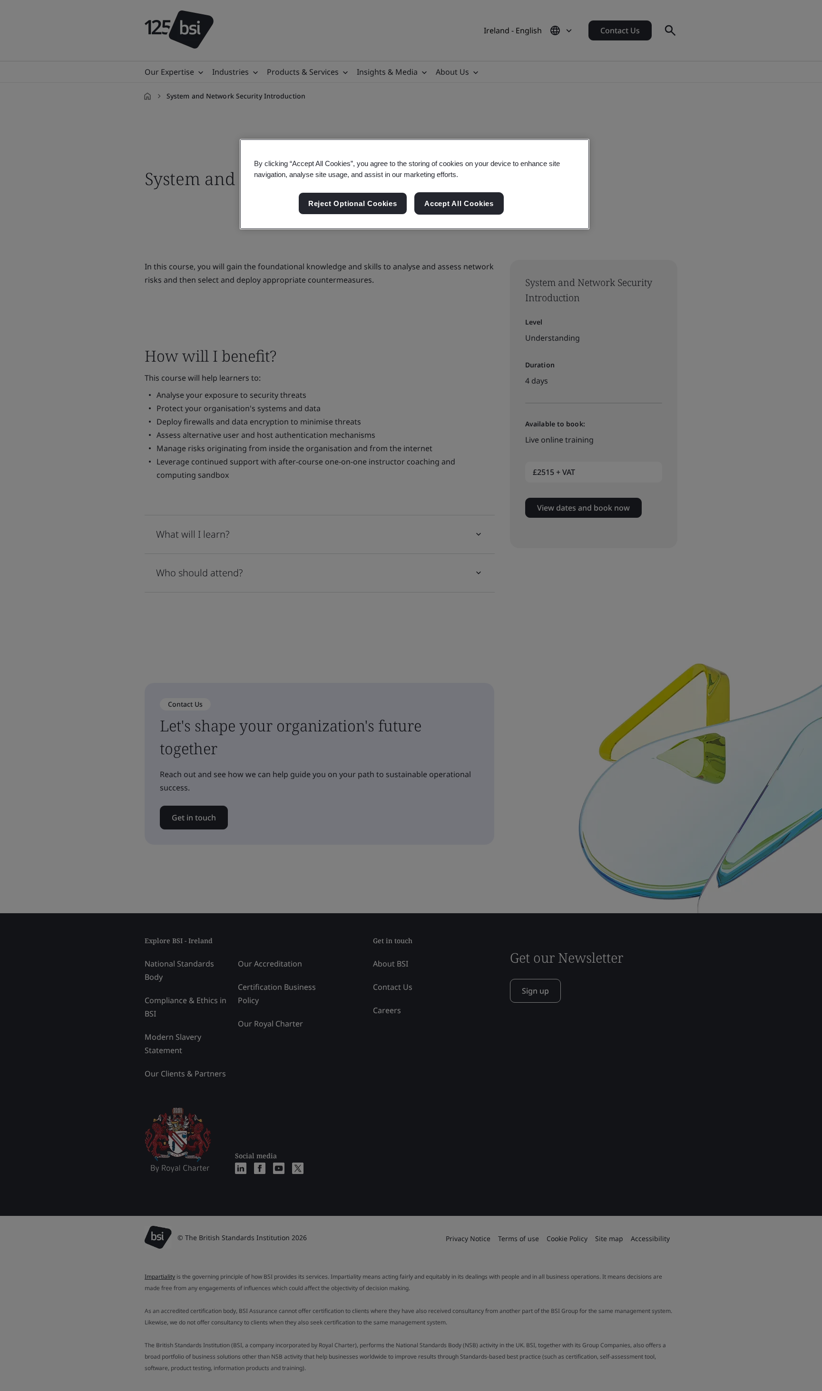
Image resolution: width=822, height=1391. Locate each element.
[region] (414, 184)
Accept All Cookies (459, 203)
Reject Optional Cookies (352, 203)
